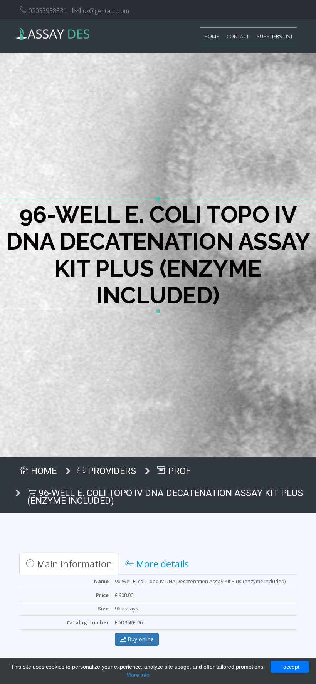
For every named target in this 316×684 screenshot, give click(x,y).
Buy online (140, 639)
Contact (238, 36)
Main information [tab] (73, 563)
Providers (111, 471)
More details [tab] (161, 563)
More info (138, 675)
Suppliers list (275, 36)
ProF (178, 471)
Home (211, 36)
